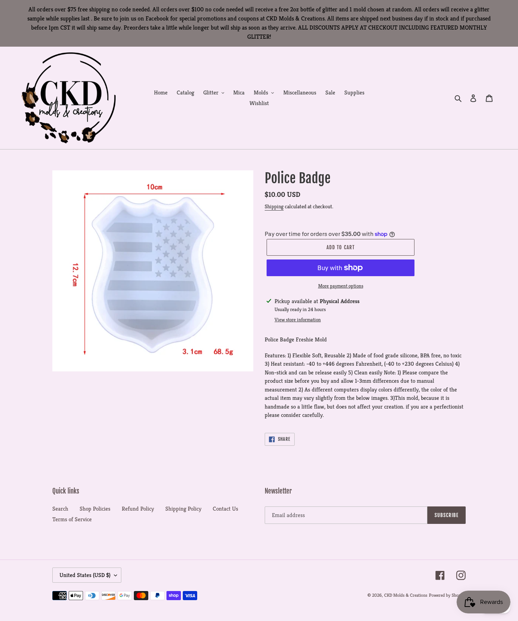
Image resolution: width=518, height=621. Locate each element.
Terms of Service (72, 519)
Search (60, 508)
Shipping (274, 206)
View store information (298, 319)
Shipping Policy (183, 508)
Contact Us (225, 508)
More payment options (340, 286)
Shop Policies (95, 508)
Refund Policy (138, 508)
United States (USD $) (85, 575)
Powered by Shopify (447, 595)
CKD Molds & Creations (405, 595)
